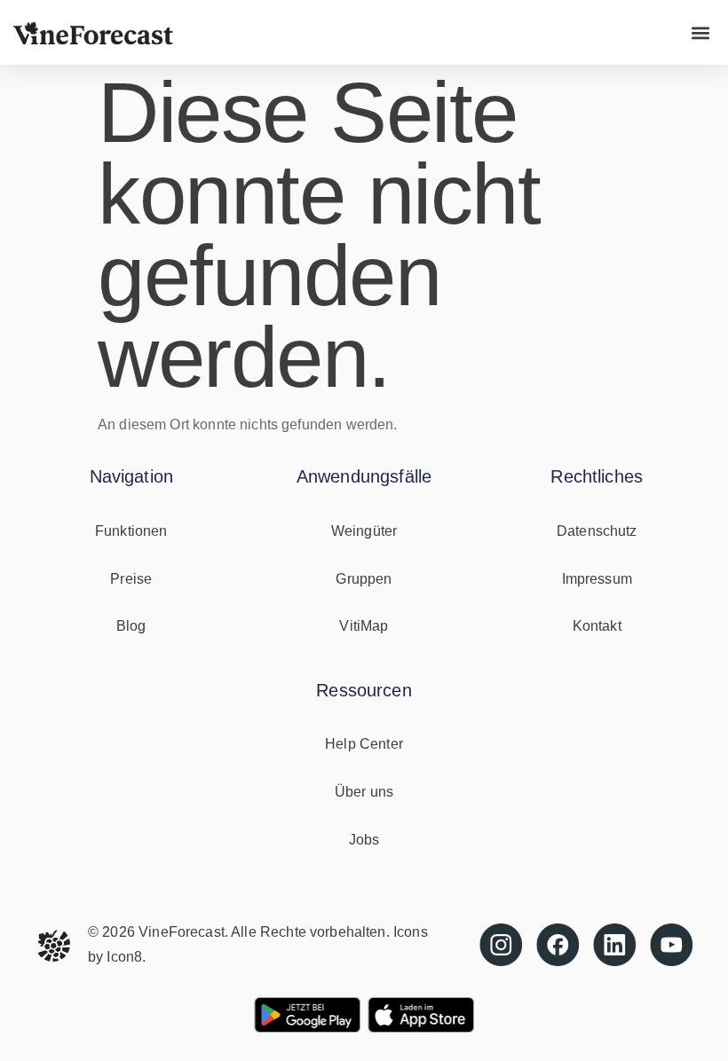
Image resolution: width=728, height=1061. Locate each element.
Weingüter (364, 530)
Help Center (364, 743)
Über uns (364, 791)
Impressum (597, 578)
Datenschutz (597, 530)
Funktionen (131, 530)
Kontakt (597, 625)
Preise (131, 578)
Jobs (364, 839)
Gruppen (364, 578)
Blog (131, 625)
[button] (700, 32)
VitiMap (363, 625)
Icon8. (126, 956)
